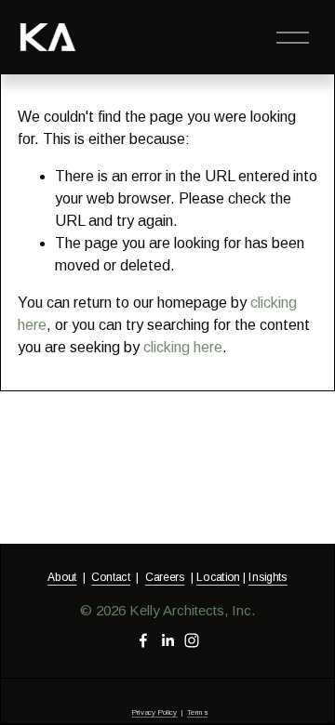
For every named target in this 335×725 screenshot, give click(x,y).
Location (217, 577)
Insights (268, 577)
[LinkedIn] (167, 640)
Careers (164, 577)
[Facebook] (143, 640)
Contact (110, 577)
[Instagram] (191, 640)
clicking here (182, 347)
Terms (197, 712)
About (61, 577)
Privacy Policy (154, 712)
